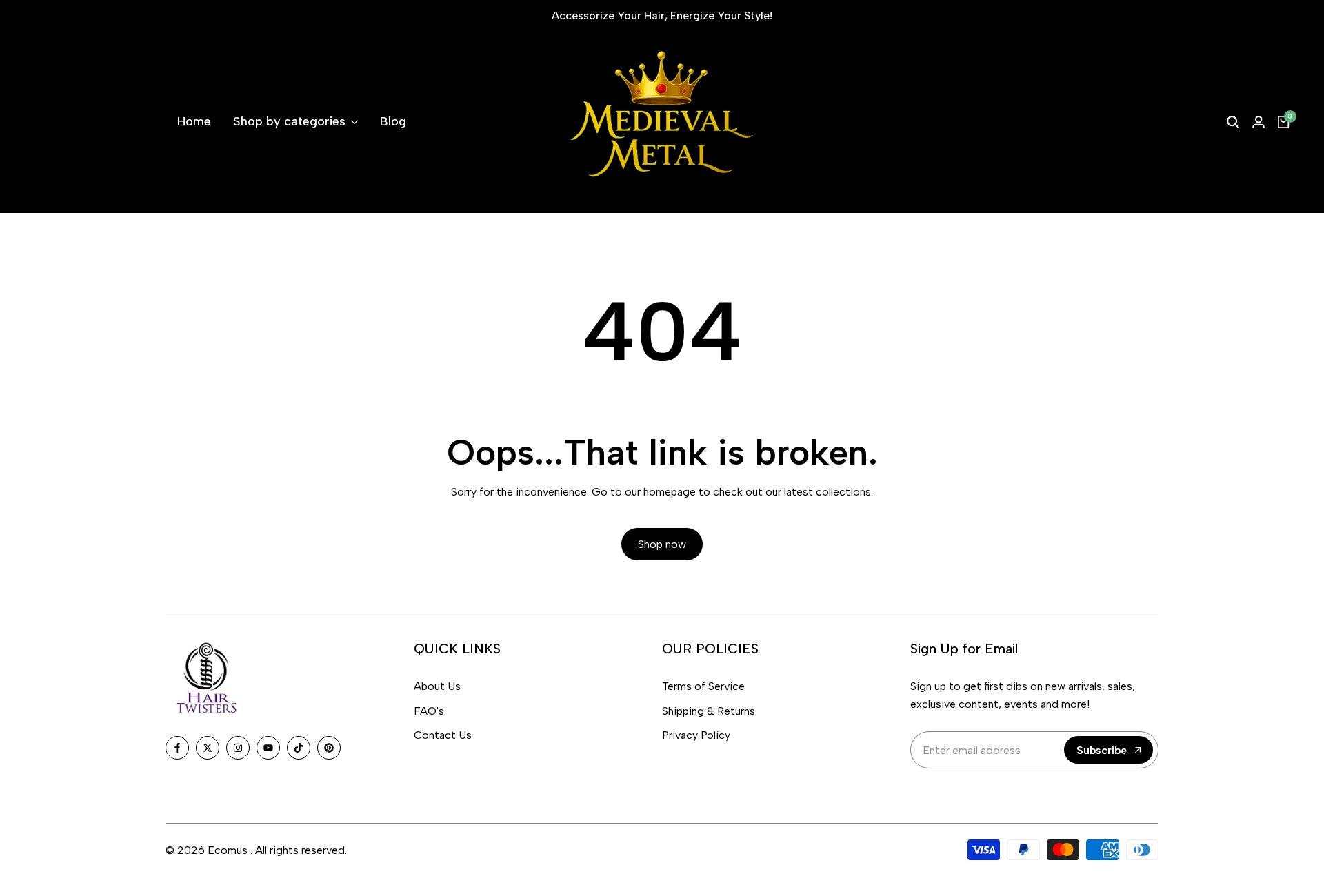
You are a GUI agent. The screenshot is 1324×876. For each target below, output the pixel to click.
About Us (437, 686)
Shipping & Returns (708, 710)
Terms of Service (703, 686)
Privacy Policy (696, 735)
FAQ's (429, 710)
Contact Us (443, 735)
